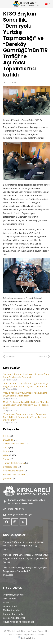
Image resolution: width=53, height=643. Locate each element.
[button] (3, 3)
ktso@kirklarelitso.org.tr (20, 514)
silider (6, 455)
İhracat (6, 451)
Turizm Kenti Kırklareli (14, 463)
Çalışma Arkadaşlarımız (14, 617)
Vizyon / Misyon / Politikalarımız (18, 621)
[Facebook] (6, 521)
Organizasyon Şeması (13, 594)
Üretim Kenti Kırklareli (13, 470)
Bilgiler (6, 436)
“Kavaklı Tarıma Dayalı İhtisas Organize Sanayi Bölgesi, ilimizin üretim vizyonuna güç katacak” (25, 385)
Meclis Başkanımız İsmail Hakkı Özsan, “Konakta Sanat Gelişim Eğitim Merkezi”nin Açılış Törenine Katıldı (26, 405)
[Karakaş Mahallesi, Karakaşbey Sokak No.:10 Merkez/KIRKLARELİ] (5, 501)
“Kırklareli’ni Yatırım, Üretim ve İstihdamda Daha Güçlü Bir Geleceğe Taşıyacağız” (26, 375)
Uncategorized (10, 466)
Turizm (6, 459)
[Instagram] (14, 521)
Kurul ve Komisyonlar (13, 614)
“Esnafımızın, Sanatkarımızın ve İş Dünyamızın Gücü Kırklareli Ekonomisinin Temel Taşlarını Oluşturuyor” (25, 417)
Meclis (6, 602)
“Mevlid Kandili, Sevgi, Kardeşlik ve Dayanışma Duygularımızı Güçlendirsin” (25, 394)
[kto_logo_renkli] (26, 4)
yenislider (7, 478)
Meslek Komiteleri (11, 610)
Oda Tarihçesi (9, 598)
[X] (23, 521)
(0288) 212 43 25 (16, 509)
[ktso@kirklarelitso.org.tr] (5, 514)
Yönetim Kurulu (10, 606)
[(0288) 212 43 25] (5, 509)
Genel (6, 447)
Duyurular (8, 439)
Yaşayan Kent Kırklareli (14, 474)
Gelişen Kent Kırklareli (13, 443)
